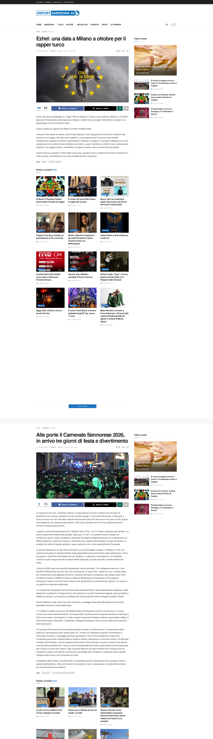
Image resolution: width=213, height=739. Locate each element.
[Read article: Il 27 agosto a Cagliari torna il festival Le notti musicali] (82, 339)
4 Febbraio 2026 (42, 51)
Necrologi (82, 24)
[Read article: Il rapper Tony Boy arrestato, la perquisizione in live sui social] (50, 222)
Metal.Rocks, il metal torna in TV (113, 353)
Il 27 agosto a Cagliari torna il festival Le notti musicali (81, 353)
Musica (51, 31)
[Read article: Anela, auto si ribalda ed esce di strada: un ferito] (82, 697)
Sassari (53, 428)
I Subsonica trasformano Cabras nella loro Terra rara (48, 390)
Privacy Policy (69, 2)
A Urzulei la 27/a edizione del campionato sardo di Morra (154, 68)
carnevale (46, 673)
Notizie (69, 24)
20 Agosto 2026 (107, 241)
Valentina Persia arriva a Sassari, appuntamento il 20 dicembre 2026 (80, 391)
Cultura (73, 230)
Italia (60, 24)
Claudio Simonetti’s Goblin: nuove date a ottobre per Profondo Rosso (48, 277)
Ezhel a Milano (55, 162)
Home (38, 24)
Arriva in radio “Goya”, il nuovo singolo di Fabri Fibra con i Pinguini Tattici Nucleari (114, 277)
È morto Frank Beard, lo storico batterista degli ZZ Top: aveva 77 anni (82, 313)
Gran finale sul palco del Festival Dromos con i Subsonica (111, 391)
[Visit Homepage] (57, 12)
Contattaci (47, 2)
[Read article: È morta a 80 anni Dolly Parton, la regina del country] (82, 186)
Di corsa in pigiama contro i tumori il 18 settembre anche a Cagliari (164, 83)
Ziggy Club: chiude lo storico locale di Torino (49, 312)
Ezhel (44, 162)
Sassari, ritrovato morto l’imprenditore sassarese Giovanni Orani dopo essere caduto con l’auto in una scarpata (112, 715)
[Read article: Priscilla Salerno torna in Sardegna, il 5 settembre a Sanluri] (141, 113)
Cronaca (94, 24)
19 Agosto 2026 (43, 317)
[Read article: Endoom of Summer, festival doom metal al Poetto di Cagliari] (50, 186)
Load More (82, 406)
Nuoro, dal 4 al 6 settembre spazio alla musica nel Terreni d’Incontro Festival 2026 (113, 202)
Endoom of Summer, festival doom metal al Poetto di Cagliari (50, 200)
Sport (105, 24)
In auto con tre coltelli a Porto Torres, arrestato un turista (49, 711)
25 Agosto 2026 (43, 205)
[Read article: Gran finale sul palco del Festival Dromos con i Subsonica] (114, 376)
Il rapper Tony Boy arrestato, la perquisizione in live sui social (50, 236)
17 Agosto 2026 (107, 358)
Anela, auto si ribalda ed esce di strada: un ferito (82, 711)
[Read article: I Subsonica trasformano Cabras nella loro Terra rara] (50, 376)
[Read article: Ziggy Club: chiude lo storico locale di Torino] (50, 298)
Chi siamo (39, 2)
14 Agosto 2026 (107, 397)
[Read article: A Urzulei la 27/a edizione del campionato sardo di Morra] (155, 60)
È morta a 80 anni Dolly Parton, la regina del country (82, 200)
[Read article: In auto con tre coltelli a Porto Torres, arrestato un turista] (50, 697)
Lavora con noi (58, 2)
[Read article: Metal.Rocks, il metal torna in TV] (114, 339)
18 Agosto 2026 (107, 325)
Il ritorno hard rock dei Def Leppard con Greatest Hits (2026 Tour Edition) (48, 355)
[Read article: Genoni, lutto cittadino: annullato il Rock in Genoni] (82, 261)
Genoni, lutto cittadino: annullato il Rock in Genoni (80, 275)
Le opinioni (115, 24)
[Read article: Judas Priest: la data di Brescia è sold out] (114, 222)
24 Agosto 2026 (43, 241)
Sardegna (49, 24)
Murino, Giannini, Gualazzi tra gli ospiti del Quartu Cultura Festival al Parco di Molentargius (81, 239)
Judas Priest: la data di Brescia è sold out (114, 236)
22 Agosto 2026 (75, 247)
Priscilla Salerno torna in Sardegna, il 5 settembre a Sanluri (162, 111)
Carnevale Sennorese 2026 (63, 673)
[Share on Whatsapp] (120, 108)
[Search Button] (167, 24)
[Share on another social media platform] (126, 108)
